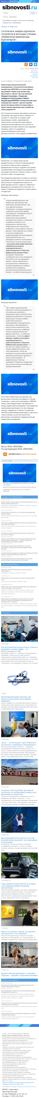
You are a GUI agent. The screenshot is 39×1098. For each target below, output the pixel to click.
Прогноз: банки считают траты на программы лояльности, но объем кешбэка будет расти (19, 502)
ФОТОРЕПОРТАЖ (10, 564)
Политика (30, 20)
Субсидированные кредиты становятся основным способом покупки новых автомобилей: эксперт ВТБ (19, 553)
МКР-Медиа (13, 17)
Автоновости (6, 880)
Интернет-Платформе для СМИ (20, 1086)
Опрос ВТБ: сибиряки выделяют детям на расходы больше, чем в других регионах (19, 523)
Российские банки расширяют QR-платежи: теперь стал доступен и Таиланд (18, 533)
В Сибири (7, 20)
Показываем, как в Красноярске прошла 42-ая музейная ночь (18, 578)
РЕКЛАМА (26, 1025)
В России (22, 20)
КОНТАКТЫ (13, 1025)
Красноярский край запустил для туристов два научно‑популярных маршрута (16, 699)
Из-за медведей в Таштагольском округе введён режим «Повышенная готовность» (18, 991)
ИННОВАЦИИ (34, 76)
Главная (4, 26)
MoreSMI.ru (33, 1086)
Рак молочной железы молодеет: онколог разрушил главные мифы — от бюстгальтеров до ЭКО (19, 649)
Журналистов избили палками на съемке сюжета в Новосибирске (16, 570)
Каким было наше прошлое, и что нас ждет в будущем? (16, 490)
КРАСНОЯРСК (13, 1)
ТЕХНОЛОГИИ (34, 72)
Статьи (5, 17)
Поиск (33, 13)
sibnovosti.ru (29, 1042)
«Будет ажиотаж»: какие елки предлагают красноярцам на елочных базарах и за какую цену (18, 587)
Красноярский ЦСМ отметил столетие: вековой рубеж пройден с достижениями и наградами (19, 840)
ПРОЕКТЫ (35, 77)
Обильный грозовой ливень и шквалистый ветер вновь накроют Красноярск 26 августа (17, 985)
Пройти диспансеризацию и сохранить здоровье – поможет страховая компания (19, 974)
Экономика (17, 23)
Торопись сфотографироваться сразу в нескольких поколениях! (18, 484)
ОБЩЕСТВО (34, 71)
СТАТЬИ (7, 613)
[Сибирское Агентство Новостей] (19, 7)
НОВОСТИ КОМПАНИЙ (13, 497)
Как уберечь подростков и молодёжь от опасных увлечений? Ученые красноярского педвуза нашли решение (16, 547)
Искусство (5, 787)
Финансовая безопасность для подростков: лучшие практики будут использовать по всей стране (16, 559)
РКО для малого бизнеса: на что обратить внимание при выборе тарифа (18, 513)
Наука (4, 693)
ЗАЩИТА (35, 74)
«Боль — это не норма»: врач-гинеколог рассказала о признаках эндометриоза (18, 743)
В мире (14, 20)
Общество (7, 23)
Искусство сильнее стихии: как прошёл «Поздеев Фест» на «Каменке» (18, 932)
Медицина (5, 644)
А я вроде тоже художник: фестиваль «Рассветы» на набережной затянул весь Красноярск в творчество (19, 792)
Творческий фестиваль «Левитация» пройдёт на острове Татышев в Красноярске (18, 1014)
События (5, 928)
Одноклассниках (28, 454)
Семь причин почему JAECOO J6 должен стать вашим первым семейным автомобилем (18, 886)
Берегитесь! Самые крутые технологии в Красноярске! (19, 487)
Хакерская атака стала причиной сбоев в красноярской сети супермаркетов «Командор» (19, 1003)
